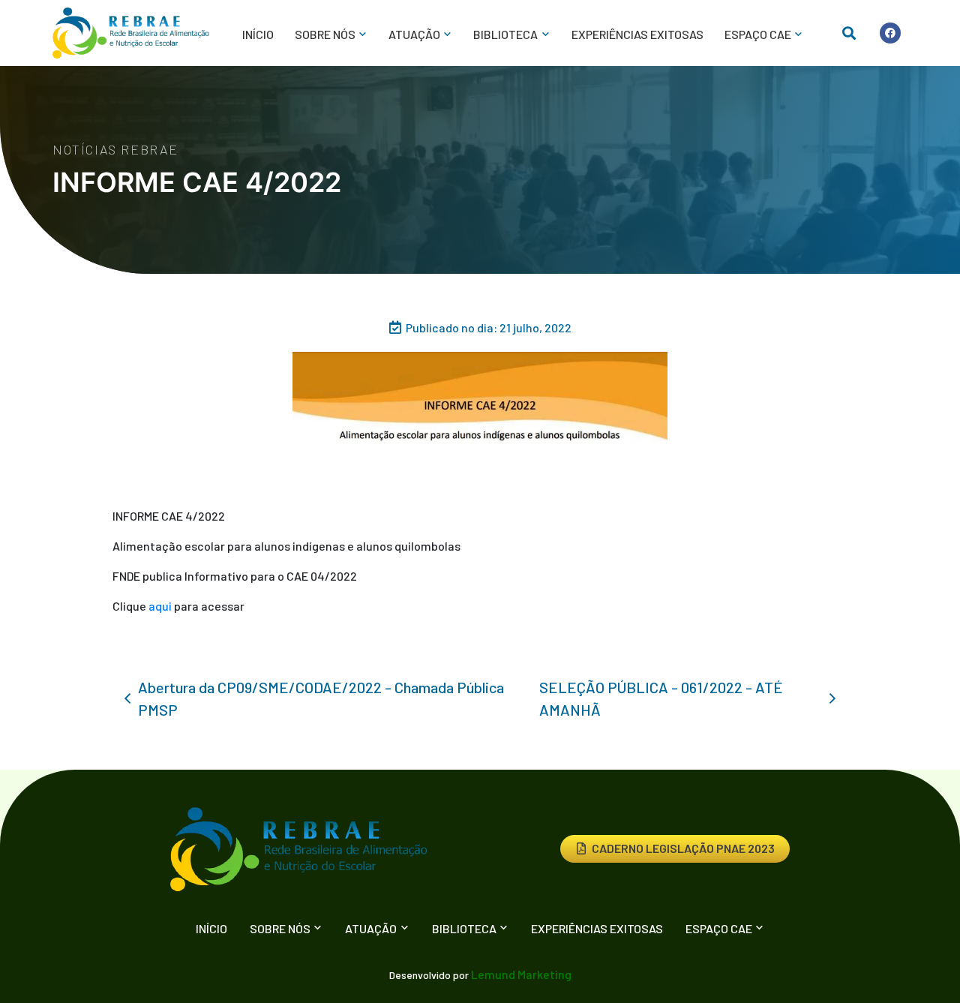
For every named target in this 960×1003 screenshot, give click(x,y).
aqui (160, 606)
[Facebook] (890, 33)
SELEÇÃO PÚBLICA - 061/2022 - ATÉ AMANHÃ (661, 698)
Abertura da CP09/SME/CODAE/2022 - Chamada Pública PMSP (321, 698)
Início (258, 34)
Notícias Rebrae (115, 149)
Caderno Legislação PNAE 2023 (683, 848)
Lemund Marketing (521, 974)
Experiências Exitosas (638, 34)
